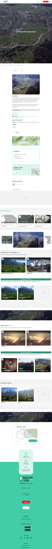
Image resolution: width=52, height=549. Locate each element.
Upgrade (46, 1)
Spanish (20, 117)
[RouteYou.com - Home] (5, 1)
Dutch (32, 116)
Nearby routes (18, 172)
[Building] (13, 338)
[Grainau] (9, 394)
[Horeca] (39, 338)
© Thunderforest (30, 145)
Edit (22, 70)
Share (15, 70)
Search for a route (27, 494)
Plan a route (27, 488)
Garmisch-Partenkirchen (12, 65)
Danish (29, 116)
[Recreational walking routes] (13, 265)
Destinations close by (18, 158)
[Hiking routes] (39, 265)
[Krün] (26, 394)
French (36, 116)
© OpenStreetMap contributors (36, 145)
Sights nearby (17, 156)
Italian (17, 117)
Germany (7, 65)
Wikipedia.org (17, 109)
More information (15, 112)
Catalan (25, 116)
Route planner (33, 440)
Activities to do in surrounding (20, 154)
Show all (18, 252)
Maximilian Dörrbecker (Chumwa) (7, 61)
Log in (26, 508)
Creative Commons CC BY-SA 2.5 (7, 62)
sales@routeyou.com (26, 547)
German (13, 117)
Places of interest (3, 65)
